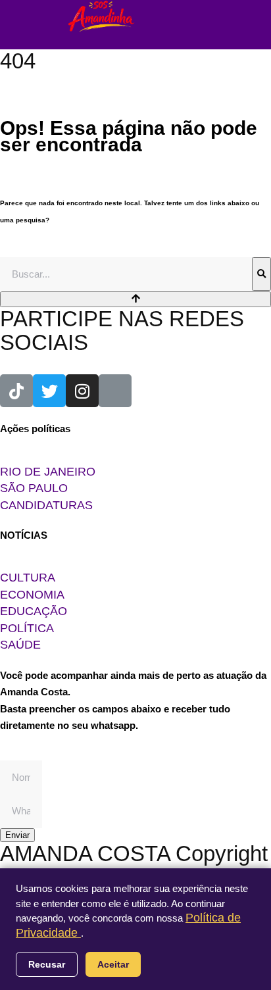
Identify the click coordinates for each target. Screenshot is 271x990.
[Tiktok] (16, 390)
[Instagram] (82, 390)
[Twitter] (49, 390)
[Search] (261, 274)
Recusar (46, 964)
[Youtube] (115, 390)
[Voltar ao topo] (135, 299)
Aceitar (113, 964)
